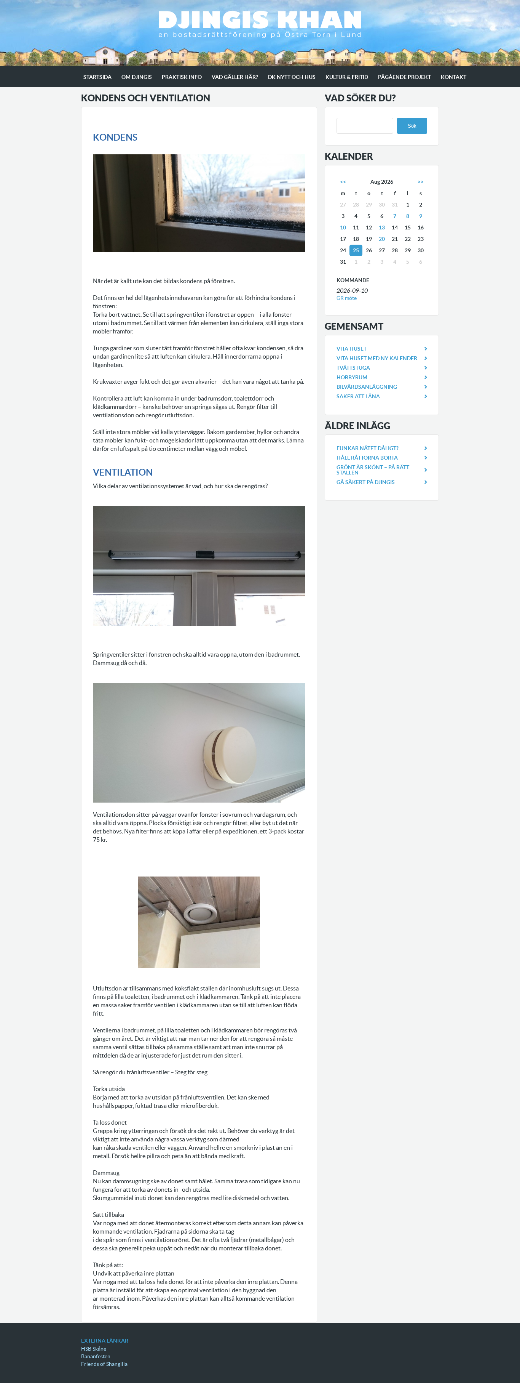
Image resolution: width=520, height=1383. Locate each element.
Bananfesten (95, 1356)
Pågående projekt (404, 77)
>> (421, 182)
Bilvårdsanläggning (367, 386)
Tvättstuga (353, 367)
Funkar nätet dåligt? (368, 448)
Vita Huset (352, 348)
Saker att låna (358, 396)
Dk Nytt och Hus (292, 77)
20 (382, 239)
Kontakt (453, 77)
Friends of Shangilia (104, 1364)
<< (343, 182)
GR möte (347, 298)
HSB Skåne (93, 1348)
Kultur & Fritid (346, 77)
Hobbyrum (352, 377)
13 (382, 227)
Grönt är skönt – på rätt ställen (373, 470)
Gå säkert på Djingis (366, 482)
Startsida (97, 77)
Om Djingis (136, 77)
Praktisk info (182, 77)
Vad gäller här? (235, 77)
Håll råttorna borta (367, 457)
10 (343, 227)
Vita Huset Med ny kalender (377, 358)
